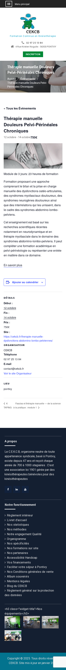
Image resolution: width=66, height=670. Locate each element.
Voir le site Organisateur (18, 373)
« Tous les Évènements (20, 108)
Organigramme (16, 539)
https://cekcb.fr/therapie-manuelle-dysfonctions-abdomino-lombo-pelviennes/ (28, 338)
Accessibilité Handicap (22, 557)
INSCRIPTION (33, 54)
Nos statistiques (18, 524)
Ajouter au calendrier (25, 282)
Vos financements (19, 562)
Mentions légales (18, 581)
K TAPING (8, 405)
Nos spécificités (18, 543)
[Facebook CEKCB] (8, 489)
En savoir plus (13, 265)
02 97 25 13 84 (34, 43)
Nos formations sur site (22, 548)
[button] (13, 622)
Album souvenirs (18, 576)
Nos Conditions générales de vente (30, 571)
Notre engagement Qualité (24, 534)
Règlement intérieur (20, 515)
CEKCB (33, 31)
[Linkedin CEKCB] (16, 489)
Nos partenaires (17, 553)
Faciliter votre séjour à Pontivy (27, 567)
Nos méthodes (16, 529)
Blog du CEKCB (17, 586)
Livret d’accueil (17, 520)
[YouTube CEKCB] (25, 489)
